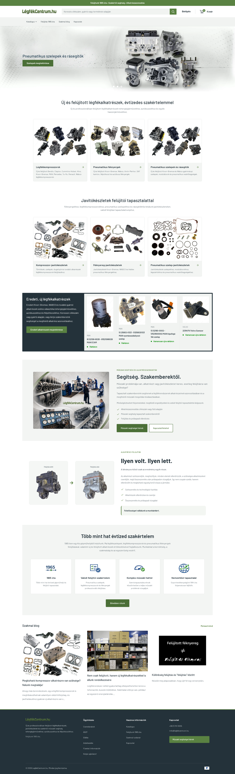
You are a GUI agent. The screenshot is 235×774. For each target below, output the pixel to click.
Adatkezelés (88, 743)
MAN (88, 335)
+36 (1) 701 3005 (175, 726)
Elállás (85, 737)
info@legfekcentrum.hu (179, 731)
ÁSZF (85, 732)
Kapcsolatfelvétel (161, 428)
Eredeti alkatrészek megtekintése (46, 329)
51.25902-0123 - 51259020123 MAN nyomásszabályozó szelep (132, 335)
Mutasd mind (207, 626)
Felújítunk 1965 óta (133, 732)
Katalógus (130, 726)
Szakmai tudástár (133, 737)
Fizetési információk (91, 748)
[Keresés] (173, 12)
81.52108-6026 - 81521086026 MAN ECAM (100, 341)
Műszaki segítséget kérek (132, 428)
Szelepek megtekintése (37, 63)
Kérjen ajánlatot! (90, 754)
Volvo (185, 327)
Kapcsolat (130, 743)
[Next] (212, 322)
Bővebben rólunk (117, 603)
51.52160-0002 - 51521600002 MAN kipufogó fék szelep (163, 333)
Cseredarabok (89, 726)
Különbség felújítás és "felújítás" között (173, 674)
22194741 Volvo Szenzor (193, 330)
